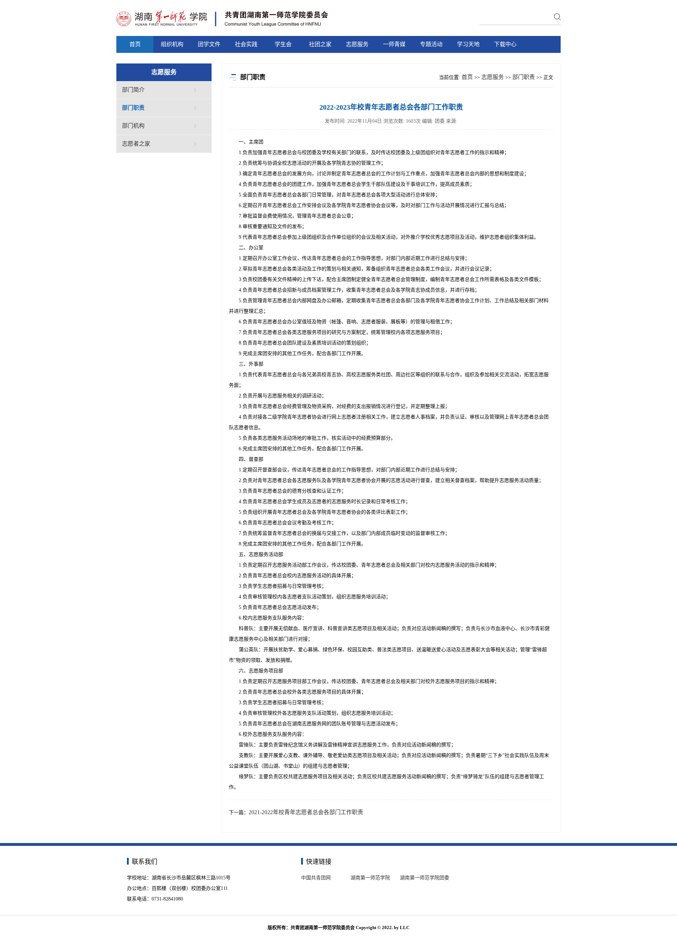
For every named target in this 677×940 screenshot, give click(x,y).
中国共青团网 (316, 877)
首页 (135, 44)
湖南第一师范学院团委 (424, 877)
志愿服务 (357, 44)
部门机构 (133, 126)
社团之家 (320, 44)
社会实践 (246, 44)
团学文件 (209, 44)
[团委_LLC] (222, 11)
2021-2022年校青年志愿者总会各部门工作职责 (306, 812)
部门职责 (133, 108)
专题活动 (431, 44)
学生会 (283, 44)
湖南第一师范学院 (370, 877)
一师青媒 (394, 44)
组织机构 (172, 44)
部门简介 (133, 90)
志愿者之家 (136, 144)
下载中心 (505, 44)
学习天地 (468, 44)
